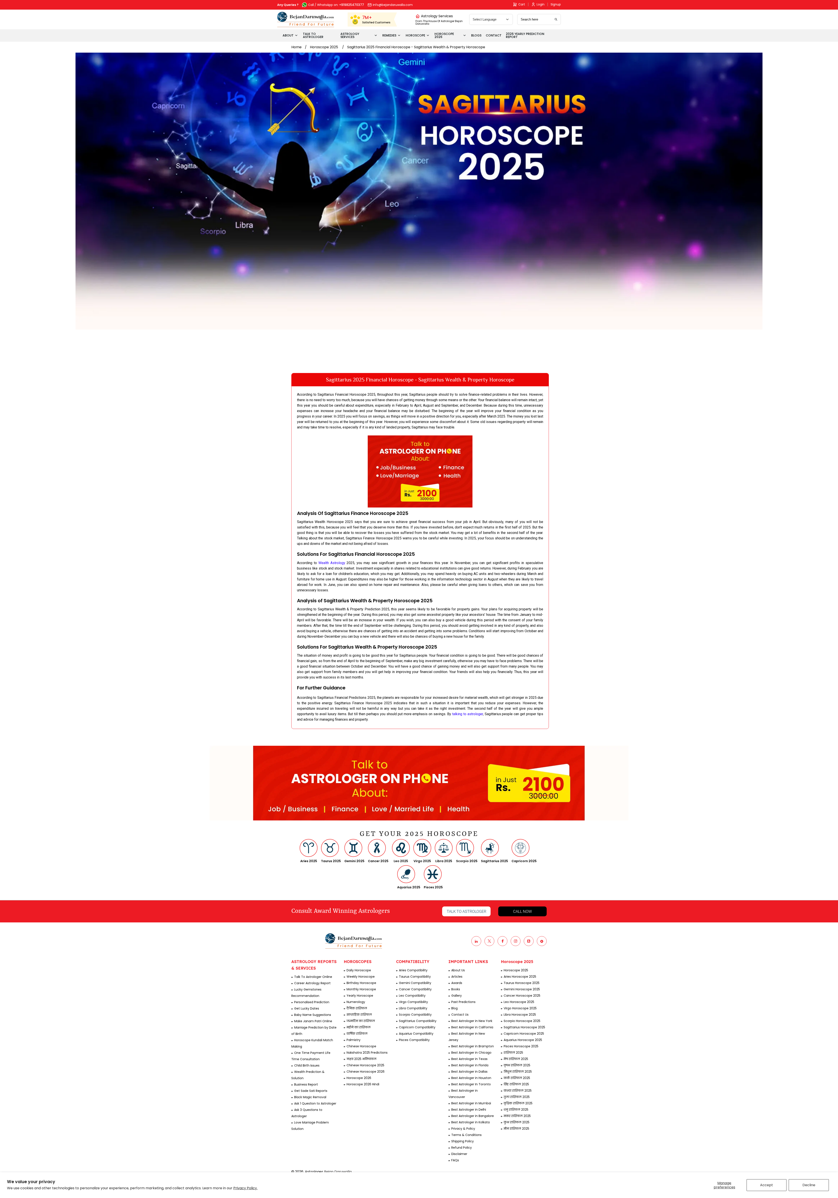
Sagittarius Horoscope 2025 (524, 1027)
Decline (808, 1185)
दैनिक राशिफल (357, 1008)
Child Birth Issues (306, 1065)
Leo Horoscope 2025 (519, 1002)
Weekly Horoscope (361, 976)
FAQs (455, 1160)
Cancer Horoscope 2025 (522, 995)
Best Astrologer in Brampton (472, 1046)
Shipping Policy (462, 1141)
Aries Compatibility (413, 970)
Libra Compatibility (413, 1008)
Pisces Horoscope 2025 (521, 1046)
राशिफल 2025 (513, 1052)
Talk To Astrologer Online (313, 977)
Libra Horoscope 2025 (520, 1014)
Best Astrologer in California (472, 1027)
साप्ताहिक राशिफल (359, 1014)
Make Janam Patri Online (313, 1021)
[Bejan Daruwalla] (305, 19)
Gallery (456, 995)
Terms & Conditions (466, 1135)
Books (455, 989)
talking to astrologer (467, 714)
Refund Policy (461, 1147)
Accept (766, 1185)
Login (540, 4)
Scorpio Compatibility (415, 1014)
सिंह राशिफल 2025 (516, 1084)
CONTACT (493, 35)
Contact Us (460, 1014)
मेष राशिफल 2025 (516, 1059)
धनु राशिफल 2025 (516, 1109)
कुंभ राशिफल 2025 (516, 1122)
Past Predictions (463, 1002)
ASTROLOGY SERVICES (349, 35)
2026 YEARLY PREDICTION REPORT (525, 35)
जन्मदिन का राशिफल (361, 1021)
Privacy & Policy (463, 1128)
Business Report (306, 1084)
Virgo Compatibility (413, 1002)
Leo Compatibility (412, 995)
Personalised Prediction (311, 1002)
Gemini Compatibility (415, 983)
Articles (456, 976)
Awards (456, 983)
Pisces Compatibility (414, 1040)
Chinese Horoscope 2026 (366, 1071)
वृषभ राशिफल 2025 (517, 1065)
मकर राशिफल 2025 (517, 1116)
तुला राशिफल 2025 (517, 1097)
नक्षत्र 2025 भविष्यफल (361, 1059)
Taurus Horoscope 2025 (521, 983)
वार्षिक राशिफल (357, 1033)
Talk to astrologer (466, 911)
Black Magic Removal (310, 1097)
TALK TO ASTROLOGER (313, 35)
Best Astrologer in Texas (469, 1059)
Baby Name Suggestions (312, 1015)
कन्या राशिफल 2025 (518, 1090)
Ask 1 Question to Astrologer (315, 1103)
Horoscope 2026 (359, 1078)
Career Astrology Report (312, 983)
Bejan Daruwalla (338, 1171)
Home (296, 47)
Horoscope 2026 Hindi (363, 1084)
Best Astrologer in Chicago (471, 1052)
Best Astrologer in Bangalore (472, 1116)
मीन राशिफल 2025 (516, 1128)
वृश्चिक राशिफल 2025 (518, 1103)
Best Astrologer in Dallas (469, 1071)
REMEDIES (389, 35)
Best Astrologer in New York (471, 1021)
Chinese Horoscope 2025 (365, 1065)
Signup (556, 4)
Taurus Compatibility (415, 976)
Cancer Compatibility (415, 989)
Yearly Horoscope (360, 995)
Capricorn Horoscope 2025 (524, 1033)
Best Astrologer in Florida (469, 1065)
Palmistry (354, 1040)
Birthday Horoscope (361, 983)
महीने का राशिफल (359, 1027)
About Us (458, 970)
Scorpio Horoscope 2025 (522, 1021)
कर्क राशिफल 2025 (517, 1078)
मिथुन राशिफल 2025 (518, 1071)
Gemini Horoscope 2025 (522, 989)
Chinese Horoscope (361, 1046)
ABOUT (288, 35)
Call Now (522, 911)
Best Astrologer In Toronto (471, 1084)
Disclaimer (459, 1154)
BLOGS (476, 35)
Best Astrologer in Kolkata (470, 1122)
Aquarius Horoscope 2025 (523, 1040)
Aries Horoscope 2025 (520, 976)
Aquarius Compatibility (416, 1033)
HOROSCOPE (415, 35)
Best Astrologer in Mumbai (471, 1103)
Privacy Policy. (245, 1188)
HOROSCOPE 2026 (444, 35)
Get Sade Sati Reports (310, 1091)
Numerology (356, 1002)
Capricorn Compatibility (417, 1027)
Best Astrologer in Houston (471, 1078)
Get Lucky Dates (306, 1008)
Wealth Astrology (331, 563)
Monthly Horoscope (361, 989)
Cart (521, 4)
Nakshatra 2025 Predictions (367, 1052)
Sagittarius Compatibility (417, 1021)
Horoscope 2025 (324, 47)
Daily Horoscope (359, 970)
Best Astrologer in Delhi (468, 1109)
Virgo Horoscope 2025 (520, 1008)
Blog (454, 1008)
